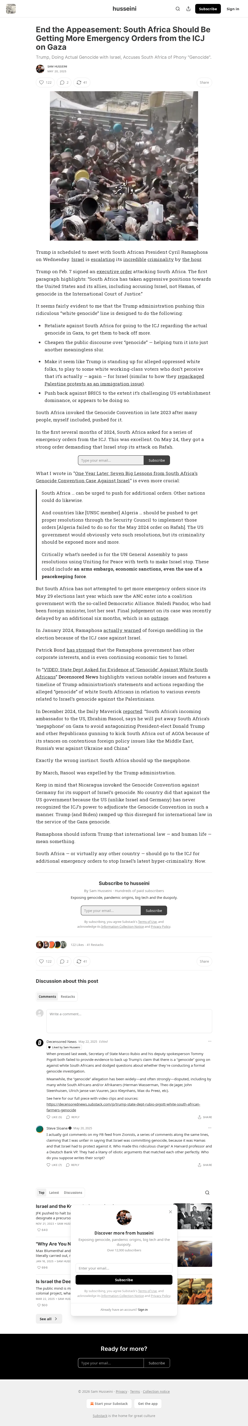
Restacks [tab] (68, 996)
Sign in (233, 8)
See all (46, 1318)
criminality (160, 259)
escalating (103, 259)
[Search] (178, 9)
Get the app (148, 1403)
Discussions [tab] (73, 1192)
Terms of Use (147, 1291)
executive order (114, 271)
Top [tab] (41, 1192)
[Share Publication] (188, 9)
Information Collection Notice (122, 1296)
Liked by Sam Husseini (66, 1047)
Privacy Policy (160, 1296)
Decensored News (78, 677)
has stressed (81, 650)
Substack (100, 1415)
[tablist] (57, 996)
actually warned (122, 630)
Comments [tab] (47, 996)
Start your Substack (111, 1403)
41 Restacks (95, 944)
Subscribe (208, 8)
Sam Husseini (57, 66)
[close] (170, 1212)
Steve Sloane (57, 1128)
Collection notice (156, 1391)
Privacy (121, 1391)
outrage (159, 618)
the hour (191, 259)
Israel (77, 259)
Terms (135, 1391)
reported (132, 711)
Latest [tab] (54, 1192)
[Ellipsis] (210, 1041)
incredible (134, 259)
